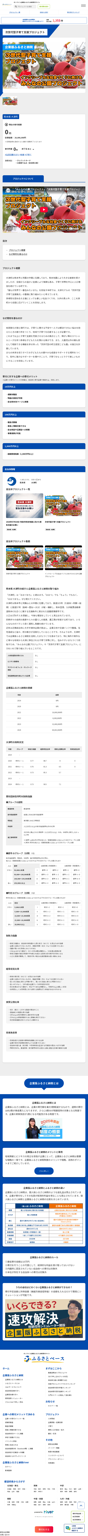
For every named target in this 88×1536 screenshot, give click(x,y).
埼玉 (48, 1489)
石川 (70, 1489)
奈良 (8, 1505)
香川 (39, 1505)
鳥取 (35, 1502)
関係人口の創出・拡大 (56, 1430)
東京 (35, 1491)
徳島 (35, 1505)
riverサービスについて (13, 1387)
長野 (61, 1491)
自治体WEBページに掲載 (18, 401)
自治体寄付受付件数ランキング (59, 1387)
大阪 (22, 1502)
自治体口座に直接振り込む (57, 1380)
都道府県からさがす (14, 1481)
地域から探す (44, 12)
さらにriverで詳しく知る (14, 1402)
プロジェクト (52, 1414)
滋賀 (13, 1502)
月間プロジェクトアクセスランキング (61, 1384)
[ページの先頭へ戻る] (81, 1505)
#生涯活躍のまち (12, 154)
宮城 (23, 1489)
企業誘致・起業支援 (55, 1422)
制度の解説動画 (53, 1451)
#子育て (28, 154)
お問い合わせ (5, 1534)
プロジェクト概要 (17, 250)
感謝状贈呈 (12, 394)
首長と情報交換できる (17, 426)
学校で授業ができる (12, 1437)
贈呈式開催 (12, 422)
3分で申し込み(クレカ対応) (58, 1376)
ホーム (6, 1368)
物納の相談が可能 (15, 398)
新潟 (61, 1489)
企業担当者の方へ (11, 1394)
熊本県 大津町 (11, 116)
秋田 (8, 1491)
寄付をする (43, 1529)
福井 (75, 1489)
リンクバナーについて (56, 1455)
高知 (48, 1505)
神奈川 (40, 1491)
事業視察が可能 (14, 433)
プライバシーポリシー (56, 1459)
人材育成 (51, 1418)
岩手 (19, 1489)
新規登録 (8, 1470)
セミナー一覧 (53, 1406)
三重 (8, 1502)
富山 (66, 1489)
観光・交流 (52, 1433)
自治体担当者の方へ (12, 1391)
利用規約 (51, 1463)
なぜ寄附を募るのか (18, 254)
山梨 (79, 1489)
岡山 (44, 1502)
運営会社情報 (53, 1444)
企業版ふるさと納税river (16, 1462)
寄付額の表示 (43, 6)
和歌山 (14, 1505)
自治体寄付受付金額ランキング (59, 1391)
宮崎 (61, 1505)
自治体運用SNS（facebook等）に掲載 (19, 1448)
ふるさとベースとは (12, 1383)
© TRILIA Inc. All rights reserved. (44, 1516)
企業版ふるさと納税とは (14, 1379)
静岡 (70, 1491)
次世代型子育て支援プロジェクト (58, 522)
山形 (13, 1491)
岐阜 (66, 1491)
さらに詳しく (44, 1171)
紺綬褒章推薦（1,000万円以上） (21, 454)
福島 (17, 1491)
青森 (14, 1489)
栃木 (39, 1489)
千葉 (53, 1489)
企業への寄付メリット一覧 (14, 1418)
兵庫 (27, 1502)
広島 (48, 1502)
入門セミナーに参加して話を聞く (60, 1395)
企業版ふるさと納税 (13, 1375)
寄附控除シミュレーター (14, 1398)
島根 (39, 1502)
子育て (50, 1426)
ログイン (8, 1466)
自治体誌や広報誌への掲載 (19, 429)
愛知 (75, 1491)
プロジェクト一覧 (14, 12)
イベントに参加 (10, 1441)
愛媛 (44, 1505)
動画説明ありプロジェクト (57, 1373)
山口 (53, 1502)
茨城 (35, 1489)
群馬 (44, 1489)
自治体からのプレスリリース (15, 1456)
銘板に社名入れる (11, 1445)
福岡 (61, 1502)
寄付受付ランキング (73, 12)
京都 (17, 1502)
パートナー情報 (53, 1448)
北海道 (9, 1489)
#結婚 (21, 154)
